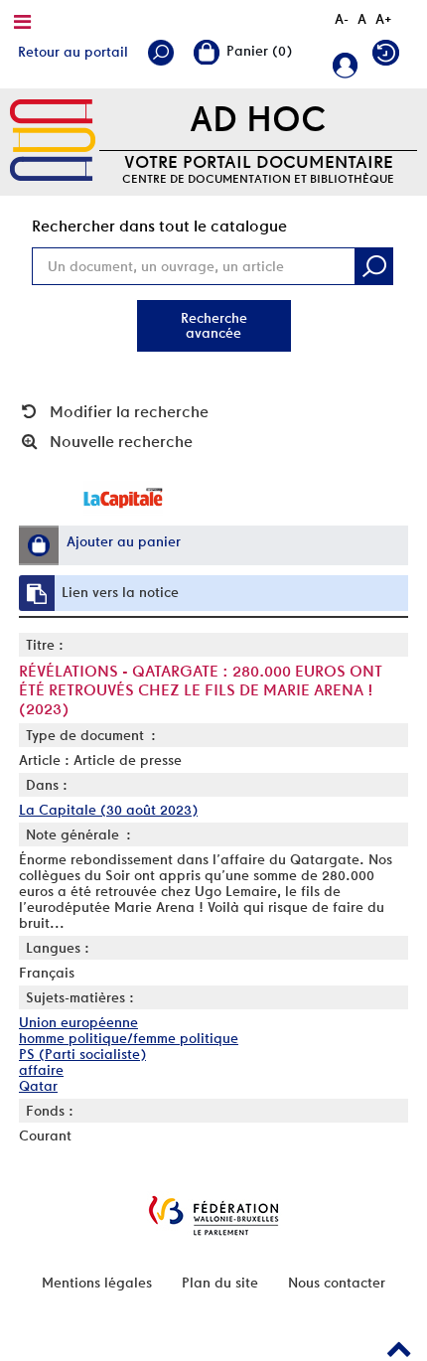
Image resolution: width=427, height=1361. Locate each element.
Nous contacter (336, 1282)
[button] (39, 545)
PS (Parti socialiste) (82, 1054)
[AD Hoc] (52, 141)
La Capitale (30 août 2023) (108, 810)
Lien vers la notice (120, 592)
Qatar (38, 1086)
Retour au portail (73, 52)
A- (342, 19)
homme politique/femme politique (128, 1038)
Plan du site (220, 1282)
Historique (390, 57)
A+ (383, 19)
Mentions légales (97, 1282)
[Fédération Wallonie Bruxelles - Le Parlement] (213, 1215)
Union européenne (78, 1022)
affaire (41, 1070)
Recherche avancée (214, 325)
